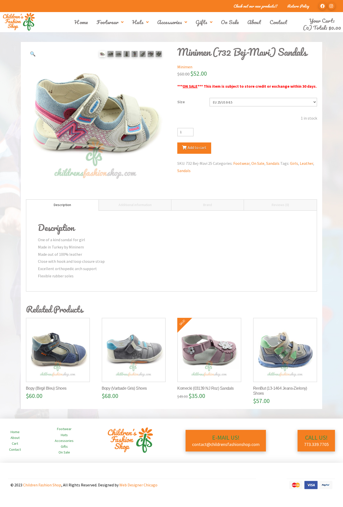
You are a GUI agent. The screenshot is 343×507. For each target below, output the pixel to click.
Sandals (272, 163)
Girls (294, 163)
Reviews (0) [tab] (280, 204)
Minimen (184, 66)
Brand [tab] (207, 204)
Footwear (241, 163)
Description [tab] (62, 204)
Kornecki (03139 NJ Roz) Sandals (205, 388)
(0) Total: (322, 27)
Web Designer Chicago (138, 484)
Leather (306, 163)
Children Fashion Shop (42, 484)
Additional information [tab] (135, 204)
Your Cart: (322, 20)
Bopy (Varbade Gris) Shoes (124, 388)
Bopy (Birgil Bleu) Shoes (46, 388)
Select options (60, 373)
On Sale (257, 163)
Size (181, 101)
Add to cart (197, 147)
